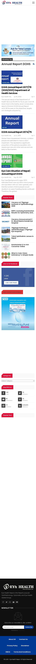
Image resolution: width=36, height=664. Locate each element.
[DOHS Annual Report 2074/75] (12, 122)
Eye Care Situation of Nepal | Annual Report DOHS (16, 172)
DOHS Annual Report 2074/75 (17, 132)
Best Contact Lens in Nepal (12, 292)
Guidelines (6, 82)
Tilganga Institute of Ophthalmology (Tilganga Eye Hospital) (21, 229)
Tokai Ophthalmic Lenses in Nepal (22, 237)
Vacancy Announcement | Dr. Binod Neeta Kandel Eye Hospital (22, 221)
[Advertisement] (18, 25)
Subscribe (28, 627)
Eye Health (6, 166)
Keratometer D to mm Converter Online (20, 246)
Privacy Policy (12, 646)
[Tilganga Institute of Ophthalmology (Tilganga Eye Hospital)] (6, 230)
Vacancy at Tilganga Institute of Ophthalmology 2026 (22, 204)
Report (4, 127)
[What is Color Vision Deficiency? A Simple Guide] (6, 255)
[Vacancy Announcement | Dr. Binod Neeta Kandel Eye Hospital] (6, 221)
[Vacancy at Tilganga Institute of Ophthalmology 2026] (6, 205)
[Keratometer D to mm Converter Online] (6, 247)
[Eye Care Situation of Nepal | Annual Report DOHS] (12, 161)
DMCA (8, 652)
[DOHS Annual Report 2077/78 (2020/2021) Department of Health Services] (12, 77)
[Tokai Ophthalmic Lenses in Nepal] (6, 238)
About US (12, 639)
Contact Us (23, 639)
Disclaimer (25, 646)
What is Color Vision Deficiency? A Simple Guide (22, 254)
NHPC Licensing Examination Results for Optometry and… (22, 212)
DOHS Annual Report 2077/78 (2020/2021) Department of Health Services (16, 90)
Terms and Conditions (22, 652)
